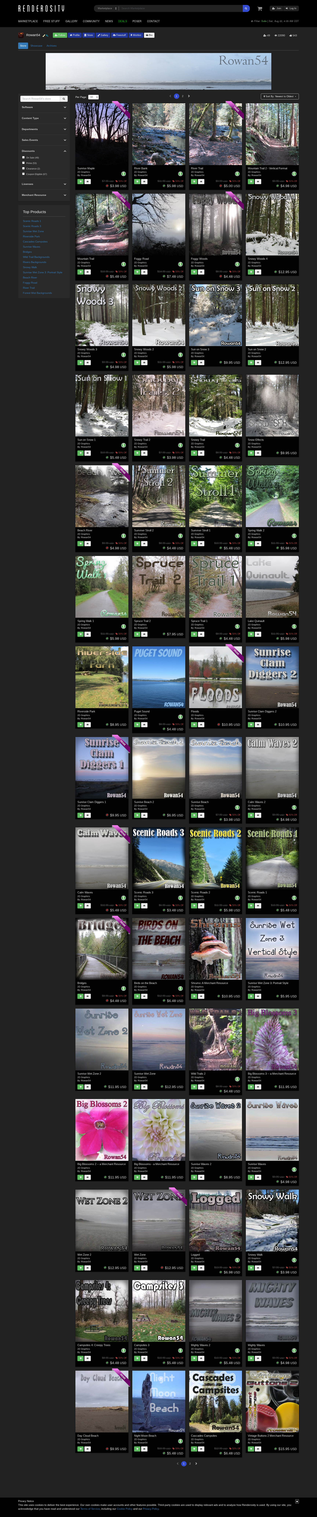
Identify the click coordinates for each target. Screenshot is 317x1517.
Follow (61, 35)
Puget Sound (142, 711)
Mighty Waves (256, 1345)
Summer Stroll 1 (200, 530)
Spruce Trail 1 (199, 621)
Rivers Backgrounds (34, 262)
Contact (153, 21)
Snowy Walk (30, 267)
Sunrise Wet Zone (33, 231)
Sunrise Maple (86, 168)
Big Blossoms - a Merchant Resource (156, 1164)
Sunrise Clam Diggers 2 (262, 711)
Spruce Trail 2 (142, 621)
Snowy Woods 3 (87, 349)
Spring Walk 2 (256, 530)
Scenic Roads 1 (32, 221)
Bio (150, 35)
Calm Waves (85, 892)
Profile (76, 35)
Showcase (36, 45)
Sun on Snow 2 (257, 349)
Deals (122, 21)
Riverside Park (31, 236)
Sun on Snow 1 (86, 439)
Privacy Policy (151, 1508)
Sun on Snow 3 (200, 349)
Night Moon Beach (145, 1435)
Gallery (71, 21)
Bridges (27, 251)
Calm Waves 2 (256, 802)
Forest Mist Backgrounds (37, 292)
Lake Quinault (256, 621)
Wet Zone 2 (84, 1254)
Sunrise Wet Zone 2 (89, 1073)
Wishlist (136, 35)
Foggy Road (30, 282)
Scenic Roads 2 (200, 892)
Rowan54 (86, 175)
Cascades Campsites (35, 241)
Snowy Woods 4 (257, 258)
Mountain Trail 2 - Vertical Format (267, 168)
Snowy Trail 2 (142, 439)
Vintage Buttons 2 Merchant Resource (271, 1435)
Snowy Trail (198, 439)
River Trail (29, 287)
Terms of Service (90, 1508)
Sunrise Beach (200, 802)
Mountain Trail (85, 258)
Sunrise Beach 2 (144, 802)
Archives (52, 45)
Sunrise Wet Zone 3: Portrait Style (42, 272)
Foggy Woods (199, 258)
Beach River (30, 277)
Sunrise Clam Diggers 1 (91, 802)
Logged (195, 1254)
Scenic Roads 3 (32, 226)
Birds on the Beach (145, 983)
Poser (137, 21)
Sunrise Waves (31, 246)
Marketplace (28, 21)
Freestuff (121, 35)
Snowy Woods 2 (144, 349)
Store (89, 35)
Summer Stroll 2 (144, 530)
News (109, 21)
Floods (195, 711)
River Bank (140, 168)
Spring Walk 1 (85, 621)
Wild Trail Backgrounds (36, 256)
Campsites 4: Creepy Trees (93, 1345)
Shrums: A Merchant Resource (209, 983)
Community (91, 21)
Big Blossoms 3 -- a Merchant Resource (272, 1073)
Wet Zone (140, 1254)
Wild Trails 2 (198, 1073)
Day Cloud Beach (88, 1435)
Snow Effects (256, 439)
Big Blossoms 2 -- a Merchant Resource (101, 1164)
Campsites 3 (141, 1345)
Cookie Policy (124, 1508)
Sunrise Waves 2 (201, 1164)
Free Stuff (51, 21)
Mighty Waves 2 (200, 1345)
